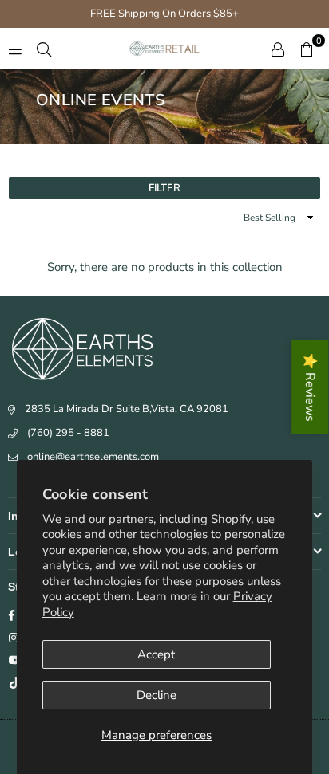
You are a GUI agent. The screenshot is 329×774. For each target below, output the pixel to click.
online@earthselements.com (93, 457)
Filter (164, 188)
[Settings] (278, 48)
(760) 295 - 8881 (68, 433)
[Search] (44, 49)
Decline (156, 695)
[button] (306, 48)
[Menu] (15, 49)
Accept (156, 654)
